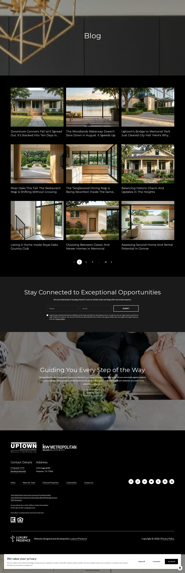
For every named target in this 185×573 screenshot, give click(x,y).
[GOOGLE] (165, 481)
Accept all (171, 561)
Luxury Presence (78, 538)
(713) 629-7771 (17, 468)
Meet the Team (29, 482)
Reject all (141, 561)
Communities (71, 482)
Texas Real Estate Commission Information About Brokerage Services (34, 498)
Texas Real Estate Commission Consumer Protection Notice (31, 495)
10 (106, 262)
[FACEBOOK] (131, 481)
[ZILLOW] (171, 481)
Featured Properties (51, 482)
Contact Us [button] (92, 393)
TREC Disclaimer (16, 500)
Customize (156, 561)
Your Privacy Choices (92, 570)
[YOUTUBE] (151, 481)
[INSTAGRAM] (137, 481)
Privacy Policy (60, 319)
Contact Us (88, 483)
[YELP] (158, 481)
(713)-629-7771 (29, 508)
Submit (126, 308)
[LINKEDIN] (144, 481)
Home (13, 482)
